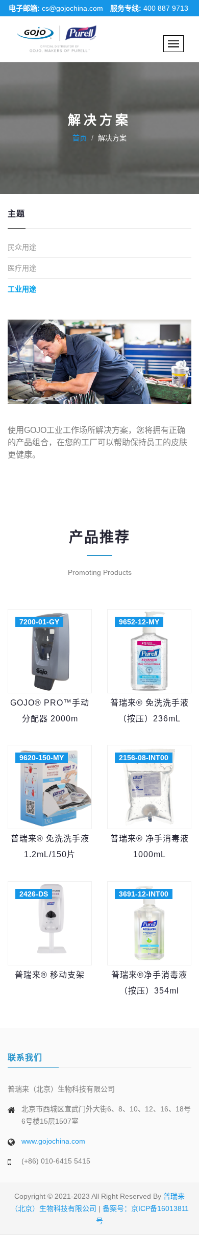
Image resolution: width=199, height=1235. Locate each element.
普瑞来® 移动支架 (50, 975)
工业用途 (22, 289)
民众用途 (22, 247)
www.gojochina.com (53, 1141)
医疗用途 (22, 268)
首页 (79, 138)
